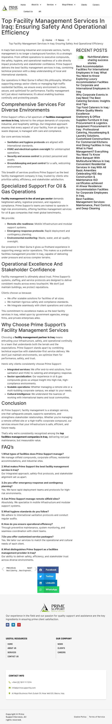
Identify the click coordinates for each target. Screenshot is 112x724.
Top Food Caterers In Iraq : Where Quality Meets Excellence (93, 110)
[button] (48, 570)
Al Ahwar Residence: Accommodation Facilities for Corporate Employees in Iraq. (92, 191)
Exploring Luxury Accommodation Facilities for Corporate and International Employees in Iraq (93, 85)
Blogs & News (67, 5)
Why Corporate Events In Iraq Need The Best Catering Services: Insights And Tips (93, 99)
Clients (84, 5)
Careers (96, 5)
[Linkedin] (13, 625)
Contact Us (28, 11)
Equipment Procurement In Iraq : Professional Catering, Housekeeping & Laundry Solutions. (93, 131)
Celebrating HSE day (89, 173)
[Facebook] (7, 625)
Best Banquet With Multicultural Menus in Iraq (92, 159)
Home (23, 5)
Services (50, 5)
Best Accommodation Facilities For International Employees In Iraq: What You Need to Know (92, 71)
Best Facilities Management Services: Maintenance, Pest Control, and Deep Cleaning (93, 203)
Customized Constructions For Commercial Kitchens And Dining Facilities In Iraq (93, 142)
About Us (35, 5)
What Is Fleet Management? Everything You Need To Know (92, 151)
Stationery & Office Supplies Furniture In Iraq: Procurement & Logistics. (92, 120)
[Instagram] (19, 625)
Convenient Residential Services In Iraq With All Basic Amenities (91, 167)
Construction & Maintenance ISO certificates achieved (89, 180)
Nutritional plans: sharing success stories (98, 60)
